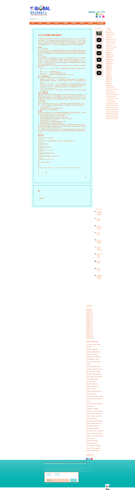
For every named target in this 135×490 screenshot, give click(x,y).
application (49, 167)
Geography (97, 448)
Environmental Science (96, 433)
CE (98, 386)
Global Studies (95, 450)
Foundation (98, 445)
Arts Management (90, 359)
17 (86, 344)
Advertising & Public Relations (93, 351)
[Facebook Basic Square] (87, 459)
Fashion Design (90, 438)
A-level (98, 344)
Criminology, (98, 413)
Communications (90, 406)
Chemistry (88, 398)
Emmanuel (100, 430)
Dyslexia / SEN (94, 423)
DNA (100, 416)
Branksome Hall (97, 374)
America (88, 354)
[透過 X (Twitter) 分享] (42, 172)
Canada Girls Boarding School (93, 391)
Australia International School (93, 366)
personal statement (69, 167)
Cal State (88, 388)
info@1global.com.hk (80, 463)
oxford (45, 167)
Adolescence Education (92, 349)
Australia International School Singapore (94, 369)
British (91, 376)
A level (94, 344)
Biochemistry (92, 371)
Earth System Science (91, 430)
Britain (87, 376)
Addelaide (88, 346)
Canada (94, 388)
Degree (95, 418)
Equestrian (88, 435)
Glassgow (88, 450)
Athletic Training (96, 361)
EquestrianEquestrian (97, 435)
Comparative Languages (92, 408)
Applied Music (89, 356)
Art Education (97, 356)
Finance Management (91, 443)
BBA (87, 371)
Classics (88, 401)
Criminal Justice (90, 413)
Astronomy (88, 361)
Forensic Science (90, 445)
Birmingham (89, 374)
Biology (98, 371)
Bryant (100, 376)
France (88, 448)
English (88, 433)
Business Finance (90, 381)
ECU (100, 423)
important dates (77, 167)
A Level (90, 344)
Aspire (97, 359)
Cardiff (100, 396)
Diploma (88, 423)
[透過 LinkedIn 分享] (46, 172)
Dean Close (89, 418)
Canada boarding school (92, 396)
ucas (54, 167)
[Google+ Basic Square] (92, 459)
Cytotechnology (94, 416)
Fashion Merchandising (92, 440)
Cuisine (88, 416)
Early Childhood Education (92, 425)
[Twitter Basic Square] (89, 459)
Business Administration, (92, 379)
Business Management (92, 383)
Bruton (96, 376)
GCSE (92, 448)
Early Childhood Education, (93, 428)
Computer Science (98, 411)
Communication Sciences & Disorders (94, 403)
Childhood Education (97, 398)
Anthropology (94, 354)
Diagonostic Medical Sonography (94, 421)
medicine (62, 167)
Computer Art (89, 411)
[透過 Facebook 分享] (38, 172)
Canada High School (91, 393)
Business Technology (91, 386)
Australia (88, 364)
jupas (57, 167)
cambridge (40, 167)
